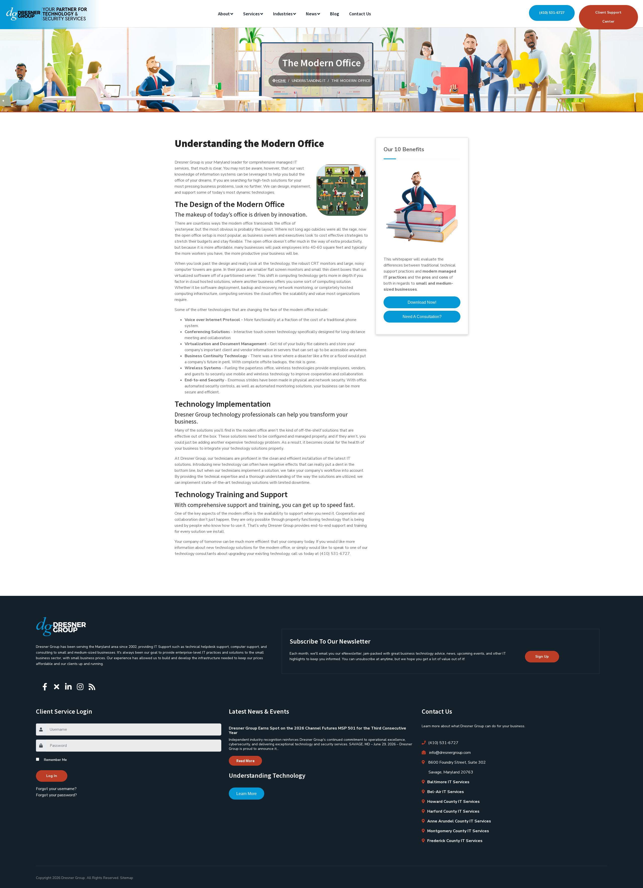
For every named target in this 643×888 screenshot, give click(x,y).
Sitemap (126, 877)
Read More (245, 761)
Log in (51, 775)
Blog (334, 14)
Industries (283, 14)
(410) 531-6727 (551, 12)
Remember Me (55, 759)
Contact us (360, 14)
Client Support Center (608, 17)
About (224, 14)
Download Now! (422, 302)
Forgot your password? (56, 795)
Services (251, 14)
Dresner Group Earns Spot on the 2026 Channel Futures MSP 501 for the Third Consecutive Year (317, 730)
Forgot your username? (56, 789)
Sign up (542, 656)
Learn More (246, 794)
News (311, 14)
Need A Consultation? (422, 317)
